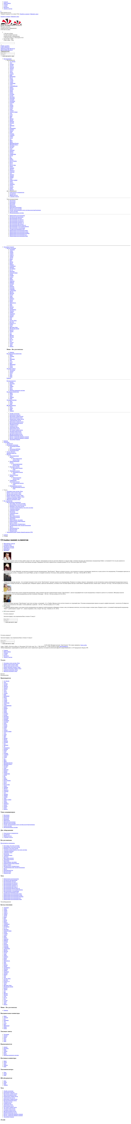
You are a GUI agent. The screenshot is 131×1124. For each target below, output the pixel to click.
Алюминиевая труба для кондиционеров (20, 525)
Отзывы (6, 653)
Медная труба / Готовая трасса (17, 524)
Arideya (12, 255)
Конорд (12, 330)
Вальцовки (12, 518)
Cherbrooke (12, 83)
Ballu (11, 75)
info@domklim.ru (63, 646)
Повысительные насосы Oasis (17, 478)
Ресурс (11, 339)
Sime (11, 304)
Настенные (12, 200)
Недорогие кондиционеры (16, 217)
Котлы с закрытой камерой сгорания (19, 438)
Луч (11, 332)
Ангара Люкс (13, 320)
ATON (11, 257)
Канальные (12, 202)
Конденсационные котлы (16, 423)
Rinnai (11, 300)
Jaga (11, 360)
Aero (11, 63)
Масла (11, 526)
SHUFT (12, 169)
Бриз (11, 363)
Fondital (12, 275)
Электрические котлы (15, 420)
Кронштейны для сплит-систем (18, 505)
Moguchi (12, 293)
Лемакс (11, 331)
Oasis (11, 148)
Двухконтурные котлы (15, 431)
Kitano (11, 131)
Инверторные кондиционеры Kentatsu (19, 233)
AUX (11, 71)
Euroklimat (12, 101)
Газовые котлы (13, 426)
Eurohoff (12, 99)
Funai (11, 109)
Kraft (11, 132)
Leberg (11, 136)
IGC (11, 124)
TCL (11, 173)
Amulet (11, 252)
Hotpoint (12, 121)
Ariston (11, 256)
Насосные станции (14, 466)
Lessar (11, 138)
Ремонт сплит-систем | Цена (14, 492)
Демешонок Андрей (9, 547)
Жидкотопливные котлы (16, 434)
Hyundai (12, 123)
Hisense (11, 118)
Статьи (5, 654)
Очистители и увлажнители (17, 192)
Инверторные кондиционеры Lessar (19, 232)
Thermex (12, 174)
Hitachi (11, 120)
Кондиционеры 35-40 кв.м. (17, 221)
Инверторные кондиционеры (17, 215)
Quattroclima (13, 154)
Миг (11, 334)
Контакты (6, 655)
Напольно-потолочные (16, 207)
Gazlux (11, 277)
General (11, 110)
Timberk (12, 176)
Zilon (11, 375)
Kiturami (12, 286)
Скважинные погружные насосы (15, 481)
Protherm (12, 298)
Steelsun (12, 307)
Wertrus (11, 316)
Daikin (11, 91)
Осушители (13, 193)
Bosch (11, 78)
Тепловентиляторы (12, 400)
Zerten (11, 188)
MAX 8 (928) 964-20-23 (7, 50)
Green (11, 114)
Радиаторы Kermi (14, 450)
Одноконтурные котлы (16, 432)
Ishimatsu (12, 125)
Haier (11, 116)
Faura (11, 103)
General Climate (14, 112)
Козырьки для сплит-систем (17, 506)
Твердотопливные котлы (16, 417)
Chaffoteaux (13, 266)
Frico (11, 374)
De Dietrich (12, 268)
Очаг (11, 338)
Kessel (11, 285)
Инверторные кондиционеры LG (18, 234)
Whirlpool (12, 184)
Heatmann (12, 359)
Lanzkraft (12, 135)
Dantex (11, 93)
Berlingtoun (12, 76)
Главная (6, 534)
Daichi (11, 90)
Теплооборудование (15, 439)
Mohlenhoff (12, 364)
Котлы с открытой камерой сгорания (19, 436)
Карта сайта (84, 645)
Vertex (11, 181)
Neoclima (12, 146)
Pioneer (11, 153)
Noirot (11, 372)
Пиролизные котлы (15, 428)
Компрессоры (13, 530)
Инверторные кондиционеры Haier (19, 236)
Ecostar (11, 95)
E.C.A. (11, 270)
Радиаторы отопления (12, 445)
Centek (11, 82)
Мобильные (13, 206)
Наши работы (7, 651)
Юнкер (11, 346)
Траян (11, 343)
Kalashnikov (13, 128)
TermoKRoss (13, 309)
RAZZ (11, 155)
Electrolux (12, 97)
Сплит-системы (14, 211)
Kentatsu (12, 129)
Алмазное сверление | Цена (14, 498)
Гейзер (11, 324)
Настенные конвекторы (13, 391)
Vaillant (11, 312)
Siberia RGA (13, 302)
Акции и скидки (8, 657)
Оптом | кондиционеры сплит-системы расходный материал (25, 210)
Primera (11, 151)
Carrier (11, 79)
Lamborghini (13, 290)
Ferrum (11, 105)
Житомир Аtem (14, 327)
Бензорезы (12, 511)
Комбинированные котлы (16, 435)
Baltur (11, 259)
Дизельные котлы (14, 427)
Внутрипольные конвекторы (14, 353)
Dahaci (11, 87)
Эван (11, 345)
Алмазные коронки (15, 509)
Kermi (11, 367)
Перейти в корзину (25, 14)
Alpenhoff (12, 249)
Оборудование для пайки (16, 520)
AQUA (11, 69)
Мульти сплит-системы (16, 208)
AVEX (11, 72)
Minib (11, 355)
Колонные (12, 204)
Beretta (11, 262)
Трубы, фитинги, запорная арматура (11, 452)
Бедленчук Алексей (9, 546)
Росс (11, 341)
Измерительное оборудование (17, 521)
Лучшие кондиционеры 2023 (17, 229)
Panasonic (12, 150)
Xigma (11, 185)
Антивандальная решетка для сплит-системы (21, 507)
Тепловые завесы (11, 368)
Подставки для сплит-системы (17, 503)
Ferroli (11, 274)
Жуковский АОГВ (14, 328)
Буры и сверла (13, 522)
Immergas (12, 281)
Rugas (11, 301)
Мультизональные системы (17, 212)
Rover (11, 163)
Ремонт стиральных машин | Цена (15, 496)
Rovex (11, 162)
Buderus (12, 264)
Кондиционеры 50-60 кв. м (17, 222)
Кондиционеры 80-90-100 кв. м (18, 225)
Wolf (11, 317)
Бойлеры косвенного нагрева (17, 390)
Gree (11, 113)
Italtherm (12, 282)
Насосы (9, 454)
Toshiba (11, 177)
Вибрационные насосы (16, 485)
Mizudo (11, 292)
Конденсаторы (13, 529)
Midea (11, 142)
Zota (11, 319)
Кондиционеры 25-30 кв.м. (17, 219)
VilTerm (12, 315)
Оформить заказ (34, 14)
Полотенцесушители (15, 415)
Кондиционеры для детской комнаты (19, 226)
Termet (11, 308)
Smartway (12, 170)
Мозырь (12, 337)
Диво (11, 326)
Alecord (12, 68)
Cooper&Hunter (14, 86)
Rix (10, 157)
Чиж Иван (6, 550)
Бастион (12, 322)
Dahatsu (12, 88)
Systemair (12, 172)
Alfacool (12, 67)
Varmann (12, 356)
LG (10, 139)
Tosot (11, 178)
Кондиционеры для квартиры (17, 227)
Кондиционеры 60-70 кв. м (17, 223)
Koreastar (12, 287)
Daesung (12, 267)
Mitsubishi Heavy (14, 144)
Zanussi (11, 187)
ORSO (11, 297)
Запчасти (12, 514)
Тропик (12, 371)
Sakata (11, 166)
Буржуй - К (13, 323)
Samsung (12, 168)
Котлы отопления (11, 248)
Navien (11, 294)
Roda (11, 158)
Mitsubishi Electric (14, 143)
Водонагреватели (11, 381)
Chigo (11, 84)
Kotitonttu (12, 289)
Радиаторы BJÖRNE (15, 449)
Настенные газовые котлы (16, 416)
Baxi (11, 260)
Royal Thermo (13, 161)
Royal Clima (13, 165)
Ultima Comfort (13, 180)
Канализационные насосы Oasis (17, 464)
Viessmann (12, 313)
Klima (11, 366)
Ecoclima (12, 94)
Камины (12, 352)
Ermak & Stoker (14, 272)
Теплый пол (10, 443)
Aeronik (12, 64)
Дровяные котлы (14, 424)
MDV (11, 140)
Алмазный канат (14, 513)
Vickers (11, 182)
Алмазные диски (14, 510)
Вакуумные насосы (15, 515)
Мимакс (12, 335)
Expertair (12, 102)
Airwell (11, 65)
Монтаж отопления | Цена (13, 499)
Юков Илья (6, 549)
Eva (11, 357)
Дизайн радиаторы (14, 413)
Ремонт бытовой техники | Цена (15, 495)
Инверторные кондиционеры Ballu (19, 230)
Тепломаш (12, 370)
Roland (11, 159)
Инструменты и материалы (14, 502)
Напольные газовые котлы (16, 421)
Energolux (12, 98)
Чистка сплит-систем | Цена (14, 494)
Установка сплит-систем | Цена (15, 491)
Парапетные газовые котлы (17, 419)
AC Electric (12, 61)
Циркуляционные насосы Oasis (17, 459)
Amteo (11, 251)
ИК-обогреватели (11, 405)
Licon (11, 361)
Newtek (11, 147)
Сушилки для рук (14, 196)
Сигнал (12, 342)
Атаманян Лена (8, 545)
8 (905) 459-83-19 (5, 47)
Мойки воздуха (14, 195)
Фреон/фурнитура (14, 528)
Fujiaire (11, 106)
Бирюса (12, 189)
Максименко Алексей (9, 543)
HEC (11, 117)
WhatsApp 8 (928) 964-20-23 (8, 48)
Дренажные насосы (15, 471)
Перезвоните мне (5, 51)
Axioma (12, 73)
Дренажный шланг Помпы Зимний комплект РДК (20, 532)
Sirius (11, 305)
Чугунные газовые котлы (16, 430)
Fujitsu (11, 108)
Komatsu (12, 133)
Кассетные (12, 203)
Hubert (11, 279)
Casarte (11, 80)
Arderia (11, 253)
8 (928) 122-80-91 (5, 45)
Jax (10, 127)
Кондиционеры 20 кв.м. (16, 218)
